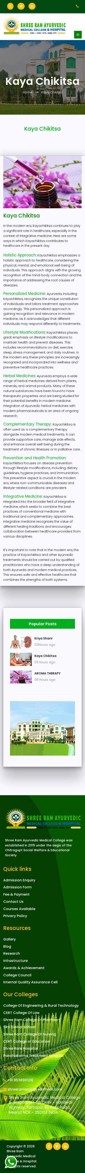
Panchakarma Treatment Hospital (33, 1055)
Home (28, 92)
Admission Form (17, 887)
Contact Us (13, 901)
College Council (17, 975)
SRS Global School (19, 1026)
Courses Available (19, 908)
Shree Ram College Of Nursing (29, 1034)
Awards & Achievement (23, 967)
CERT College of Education (26, 1041)
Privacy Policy (15, 915)
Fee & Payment (16, 894)
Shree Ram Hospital (20, 1048)
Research (11, 953)
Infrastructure (15, 960)
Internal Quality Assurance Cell (30, 982)
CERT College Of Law (21, 1012)
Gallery (9, 939)
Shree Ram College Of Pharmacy (32, 1019)
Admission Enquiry (19, 880)
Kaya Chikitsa (51, 92)
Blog (7, 946)
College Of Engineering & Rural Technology (41, 1005)
